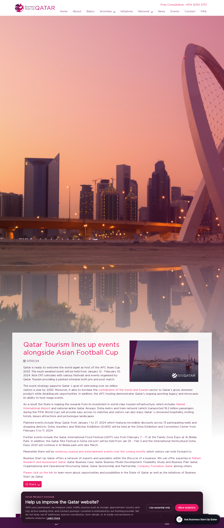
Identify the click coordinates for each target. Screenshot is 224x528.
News (161, 11)
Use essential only (159, 507)
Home (64, 11)
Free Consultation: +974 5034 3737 (183, 4)
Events (174, 11)
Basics (90, 11)
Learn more (53, 518)
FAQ (203, 11)
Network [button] (144, 11)
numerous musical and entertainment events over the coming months (100, 451)
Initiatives (126, 11)
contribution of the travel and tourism (124, 389)
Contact (190, 11)
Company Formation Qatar (155, 466)
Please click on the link (38, 472)
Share (33, 484)
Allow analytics (186, 507)
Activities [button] (106, 11)
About (77, 11)
